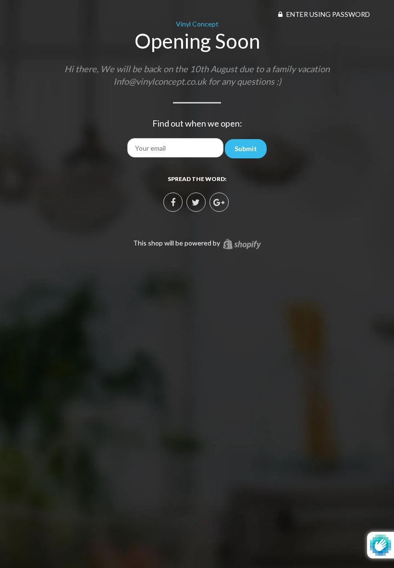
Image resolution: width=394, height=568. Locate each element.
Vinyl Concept (197, 24)
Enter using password (327, 14)
